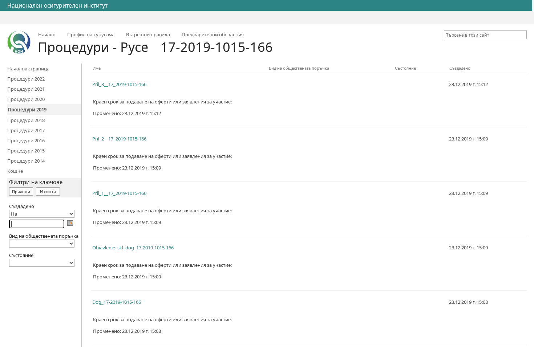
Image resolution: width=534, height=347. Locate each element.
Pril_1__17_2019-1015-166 (119, 193)
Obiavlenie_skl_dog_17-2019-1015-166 (133, 247)
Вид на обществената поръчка (299, 68)
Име (97, 68)
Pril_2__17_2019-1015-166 (119, 138)
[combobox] (482, 35)
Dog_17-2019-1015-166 (116, 302)
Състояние (405, 68)
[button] (522, 35)
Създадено (459, 68)
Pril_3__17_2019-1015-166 (119, 84)
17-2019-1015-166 (217, 47)
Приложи (21, 191)
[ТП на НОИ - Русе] (19, 42)
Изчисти (48, 191)
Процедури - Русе (93, 47)
